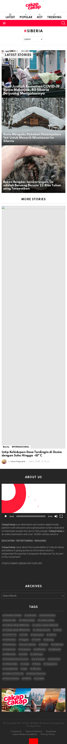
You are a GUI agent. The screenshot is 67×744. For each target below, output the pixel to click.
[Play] (5, 516)
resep (26, 664)
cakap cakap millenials (46, 625)
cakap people (42, 630)
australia (31, 615)
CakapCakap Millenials (17, 625)
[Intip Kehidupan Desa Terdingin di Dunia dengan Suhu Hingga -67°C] (33, 327)
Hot (40, 17)
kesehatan (10, 644)
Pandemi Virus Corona (16, 659)
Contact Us (16, 731)
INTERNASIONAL (20, 447)
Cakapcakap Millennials (17, 630)
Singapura (51, 664)
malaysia (25, 649)
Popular (26, 17)
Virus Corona (12, 678)
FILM (24, 635)
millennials (10, 654)
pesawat (55, 659)
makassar (10, 649)
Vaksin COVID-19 (14, 674)
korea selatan (28, 644)
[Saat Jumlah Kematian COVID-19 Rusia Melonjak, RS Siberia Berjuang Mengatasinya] (33, 74)
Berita (6, 447)
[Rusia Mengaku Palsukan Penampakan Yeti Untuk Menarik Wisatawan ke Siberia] (33, 121)
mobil (24, 654)
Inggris (24, 640)
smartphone (11, 669)
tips (25, 669)
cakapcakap (27, 620)
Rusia (37, 664)
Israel (37, 640)
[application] (33, 502)
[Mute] (56, 516)
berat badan (48, 615)
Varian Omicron (37, 674)
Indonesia (10, 640)
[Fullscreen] (61, 516)
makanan (58, 644)
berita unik (10, 620)
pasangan (39, 659)
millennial (55, 649)
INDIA (52, 635)
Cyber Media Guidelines (24, 734)
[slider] (30, 516)
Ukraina (36, 669)
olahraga (37, 654)
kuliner (44, 644)
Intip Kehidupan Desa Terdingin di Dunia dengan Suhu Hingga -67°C (32, 454)
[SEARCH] (63, 23)
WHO (27, 678)
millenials (40, 649)
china (58, 630)
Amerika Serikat (13, 615)
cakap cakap (47, 620)
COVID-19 (10, 635)
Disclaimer (51, 731)
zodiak (39, 678)
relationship (11, 664)
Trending (54, 17)
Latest (10, 17)
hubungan (38, 635)
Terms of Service (33, 731)
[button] (33, 501)
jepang (49, 640)
